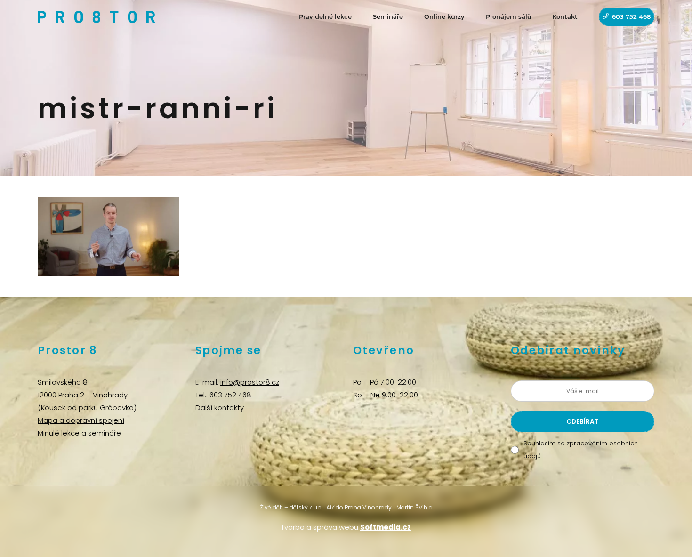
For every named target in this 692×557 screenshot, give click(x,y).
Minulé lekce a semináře (79, 433)
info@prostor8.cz (249, 382)
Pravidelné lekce (325, 16)
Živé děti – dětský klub (291, 507)
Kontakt (565, 16)
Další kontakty (219, 407)
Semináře (388, 16)
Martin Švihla (414, 507)
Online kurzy (444, 16)
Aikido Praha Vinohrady (359, 507)
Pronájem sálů (508, 16)
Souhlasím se (580, 449)
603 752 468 (631, 16)
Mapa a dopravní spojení (81, 420)
